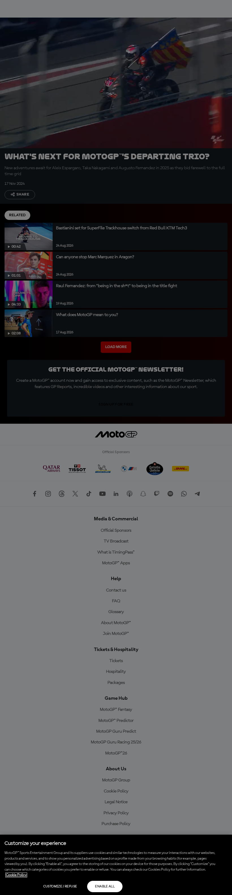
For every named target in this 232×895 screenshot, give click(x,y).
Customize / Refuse (60, 886)
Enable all (105, 886)
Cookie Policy (16, 875)
